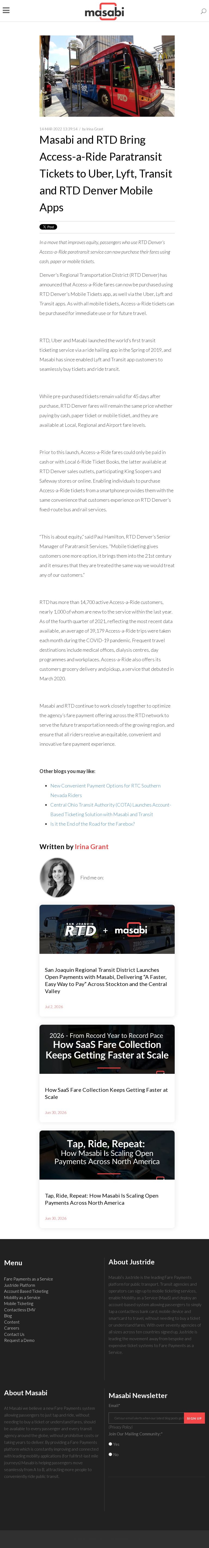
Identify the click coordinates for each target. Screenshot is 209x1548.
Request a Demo (19, 1340)
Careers (11, 1327)
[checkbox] (157, 1449)
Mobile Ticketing (18, 1303)
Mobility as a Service (22, 1297)
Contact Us (14, 1334)
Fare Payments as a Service (28, 1278)
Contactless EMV (19, 1309)
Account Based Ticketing (26, 1291)
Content (12, 1321)
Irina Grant (95, 129)
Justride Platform (19, 1285)
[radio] (157, 1444)
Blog (8, 1315)
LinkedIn (107, 877)
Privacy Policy (120, 1426)
